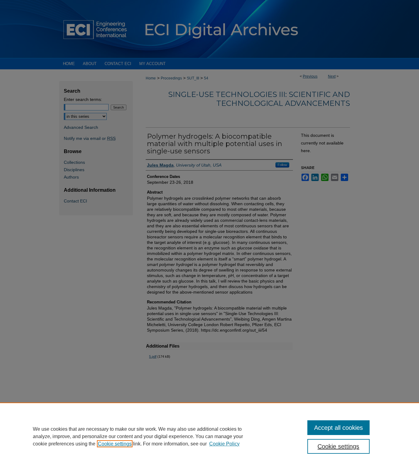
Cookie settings (115, 443)
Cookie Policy (224, 443)
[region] (209, 436)
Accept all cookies (338, 427)
